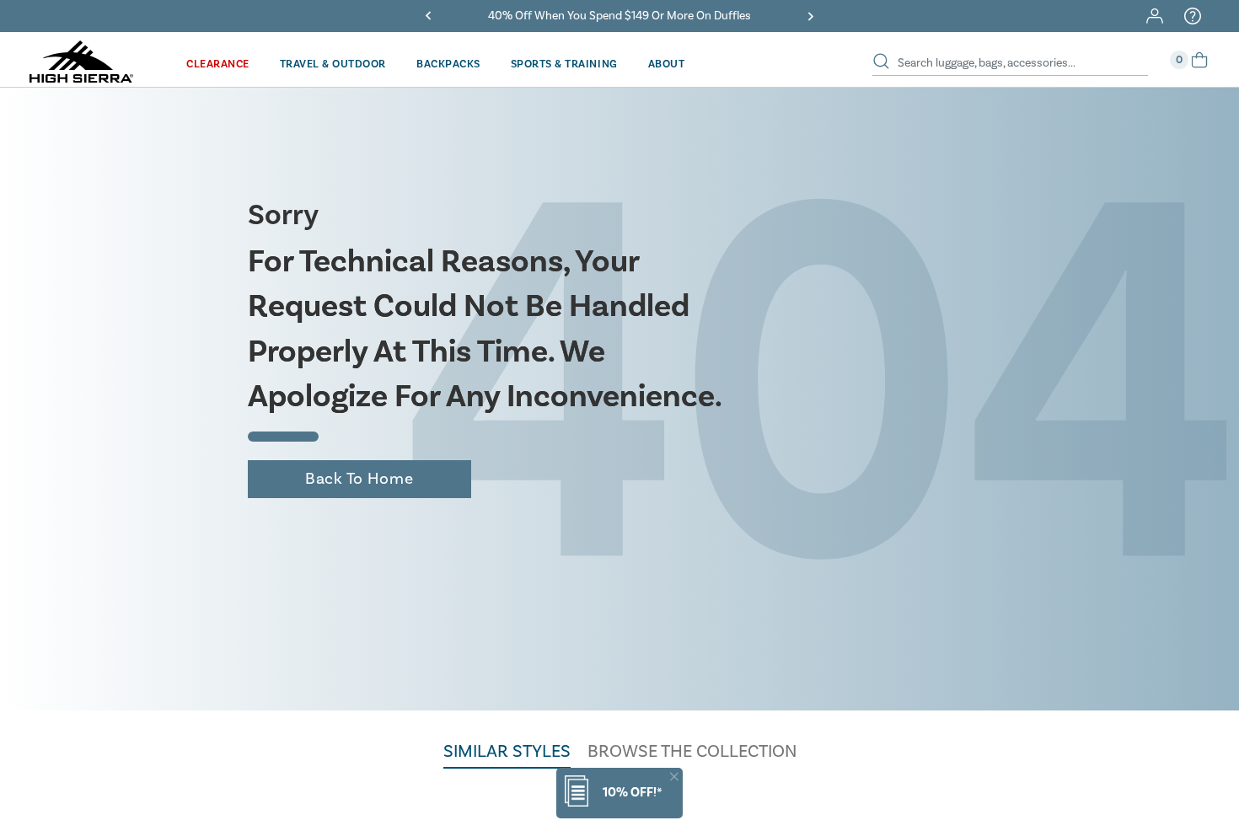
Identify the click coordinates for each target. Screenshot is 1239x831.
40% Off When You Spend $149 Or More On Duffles (619, 16)
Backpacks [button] (448, 64)
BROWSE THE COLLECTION (691, 751)
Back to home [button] (359, 479)
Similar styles (507, 751)
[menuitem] (218, 63)
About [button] (666, 64)
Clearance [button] (217, 64)
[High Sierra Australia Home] (82, 76)
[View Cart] (1199, 65)
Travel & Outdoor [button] (333, 64)
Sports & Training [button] (564, 64)
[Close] (674, 776)
